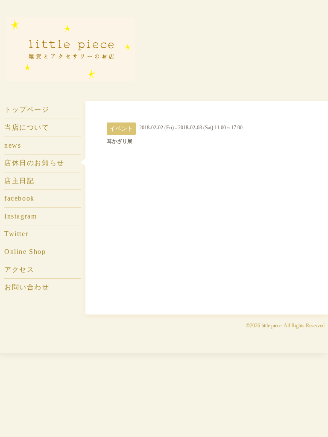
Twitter (16, 233)
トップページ (27, 109)
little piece (271, 325)
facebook (19, 198)
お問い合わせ (27, 287)
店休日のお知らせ (34, 162)
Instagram (20, 216)
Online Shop (25, 251)
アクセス (19, 269)
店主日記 (19, 180)
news (12, 145)
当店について (27, 127)
